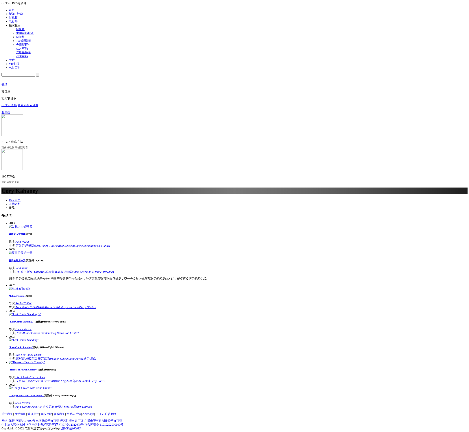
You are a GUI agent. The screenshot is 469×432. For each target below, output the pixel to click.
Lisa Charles (22, 377)
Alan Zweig (22, 241)
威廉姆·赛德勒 (63, 271)
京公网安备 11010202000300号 (103, 424)
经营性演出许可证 (72, 420)
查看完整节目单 (28, 105)
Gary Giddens (88, 307)
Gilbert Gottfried (49, 245)
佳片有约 (22, 48)
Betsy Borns (97, 381)
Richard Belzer (42, 381)
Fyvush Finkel (71, 307)
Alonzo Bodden (41, 333)
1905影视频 (23, 40)
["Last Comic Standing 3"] (25, 314)
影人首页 (15, 200)
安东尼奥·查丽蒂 (53, 406)
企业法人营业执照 (13, 424)
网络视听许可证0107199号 (18, 420)
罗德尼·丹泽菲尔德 (27, 245)
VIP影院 (14, 63)
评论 (20, 13)
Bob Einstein (66, 245)
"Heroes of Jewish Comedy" (23, 369)
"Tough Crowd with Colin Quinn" (26, 395)
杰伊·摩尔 (21, 333)
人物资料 (15, 203)
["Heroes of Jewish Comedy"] (27, 362)
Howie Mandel (101, 245)
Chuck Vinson (23, 329)
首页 (12, 10)
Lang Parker (76, 358)
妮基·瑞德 (48, 271)
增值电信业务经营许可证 (42, 424)
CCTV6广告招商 (106, 414)
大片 (12, 60)
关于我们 (7, 414)
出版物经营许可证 (47, 420)
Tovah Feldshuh (54, 307)
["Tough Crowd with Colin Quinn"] (30, 388)
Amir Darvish (23, 406)
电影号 (13, 21)
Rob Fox (20, 354)
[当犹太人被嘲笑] (20, 226)
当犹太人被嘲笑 (17, 234)
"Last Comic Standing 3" (22, 321)
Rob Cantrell (71, 333)
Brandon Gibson (59, 358)
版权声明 (46, 414)
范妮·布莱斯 (37, 307)
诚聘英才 (33, 414)
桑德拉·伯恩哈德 (61, 381)
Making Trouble (17, 295)
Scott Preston (23, 403)
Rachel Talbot (23, 303)
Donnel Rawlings (104, 271)
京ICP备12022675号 (71, 424)
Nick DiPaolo (84, 406)
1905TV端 (8, 176)
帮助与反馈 (74, 414)
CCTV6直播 (9, 105)
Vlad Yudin (21, 268)
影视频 (13, 17)
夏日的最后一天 (17, 260)
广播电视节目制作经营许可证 (103, 420)
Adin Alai (36, 406)
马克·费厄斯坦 (40, 358)
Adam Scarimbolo (83, 271)
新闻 (12, 13)
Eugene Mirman (83, 245)
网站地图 (20, 414)
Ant (30, 333)
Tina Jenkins (37, 377)
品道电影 (22, 56)
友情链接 (88, 414)
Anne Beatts (22, 307)
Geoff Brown (57, 333)
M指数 (20, 36)
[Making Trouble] (19, 288)
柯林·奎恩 (70, 406)
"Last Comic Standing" (21, 347)
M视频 (20, 29)
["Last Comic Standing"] (24, 340)
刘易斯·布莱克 (81, 381)
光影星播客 (23, 52)
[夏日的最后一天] (20, 252)
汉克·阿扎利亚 (24, 381)
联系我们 (59, 414)
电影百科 (15, 67)
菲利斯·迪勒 (23, 358)
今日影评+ (22, 44)
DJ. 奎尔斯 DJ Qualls (28, 271)
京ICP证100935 (71, 428)
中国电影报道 (25, 33)
